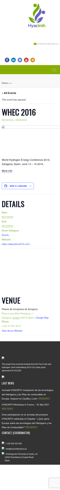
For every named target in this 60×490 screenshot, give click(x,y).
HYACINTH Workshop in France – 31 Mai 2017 (25, 404)
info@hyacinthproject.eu (47, 44)
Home (5, 83)
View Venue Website (12, 330)
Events (5, 235)
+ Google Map (41, 317)
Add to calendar (18, 185)
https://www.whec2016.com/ (16, 244)
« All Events (9, 93)
